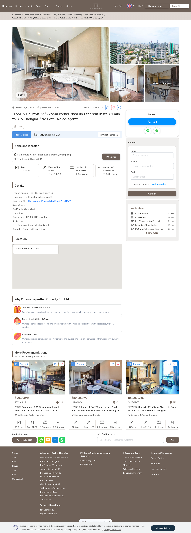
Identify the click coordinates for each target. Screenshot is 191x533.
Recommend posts (24, 6)
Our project (17, 478)
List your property (156, 6)
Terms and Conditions (161, 452)
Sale (14, 457)
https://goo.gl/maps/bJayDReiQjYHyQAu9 (49, 200)
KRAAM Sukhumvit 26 (49, 476)
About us (155, 463)
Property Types (43, 6)
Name (133, 150)
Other (69, 6)
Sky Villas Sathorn (48, 513)
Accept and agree (142, 183)
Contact (59, 6)
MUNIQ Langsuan (88, 460)
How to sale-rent (159, 468)
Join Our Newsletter (106, 434)
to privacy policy (158, 183)
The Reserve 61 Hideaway (51, 465)
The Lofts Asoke (47, 480)
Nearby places (137, 208)
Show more (152, 232)
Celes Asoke (45, 499)
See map (112, 156)
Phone (134, 161)
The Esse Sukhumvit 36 (94, 14)
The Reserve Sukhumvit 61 (52, 495)
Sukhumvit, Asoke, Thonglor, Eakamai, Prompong (62, 14)
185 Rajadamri (86, 464)
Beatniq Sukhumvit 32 (50, 468)
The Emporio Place (48, 491)
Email (133, 172)
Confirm (152, 193)
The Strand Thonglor (49, 461)
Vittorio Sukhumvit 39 (50, 484)
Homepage (7, 6)
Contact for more (20, 434)
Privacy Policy (157, 458)
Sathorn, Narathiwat (50, 505)
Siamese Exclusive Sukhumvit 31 (54, 457)
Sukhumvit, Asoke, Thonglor (54, 452)
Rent (14, 461)
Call (155, 121)
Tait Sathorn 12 (47, 509)
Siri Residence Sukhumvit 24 (53, 488)
